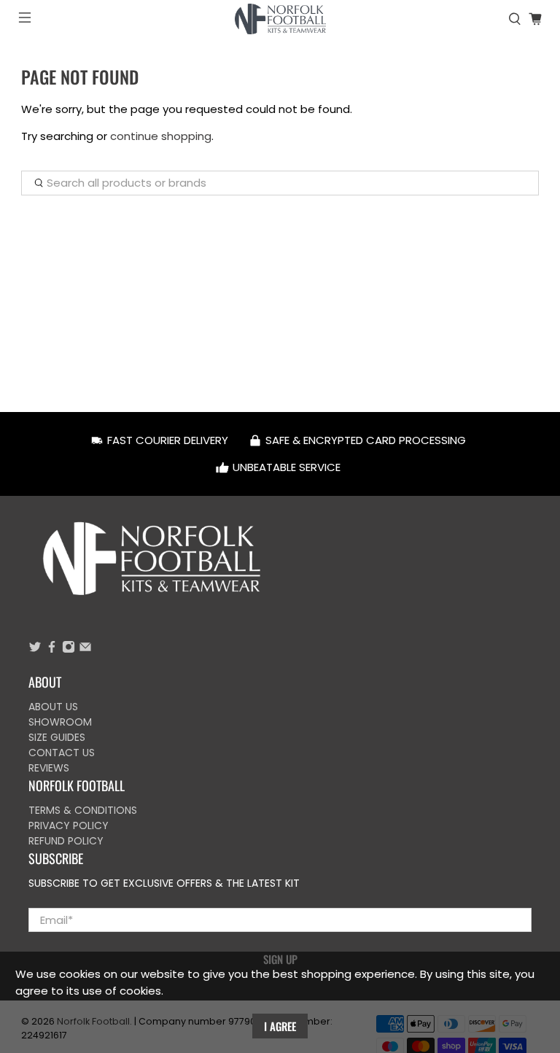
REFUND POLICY (66, 841)
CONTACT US (61, 752)
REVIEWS (48, 768)
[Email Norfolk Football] (85, 649)
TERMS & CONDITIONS (82, 810)
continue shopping (160, 136)
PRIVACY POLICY (68, 825)
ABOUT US (53, 706)
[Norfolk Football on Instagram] (68, 649)
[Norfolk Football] (280, 19)
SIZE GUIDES (56, 737)
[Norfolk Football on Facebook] (51, 649)
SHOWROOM (60, 722)
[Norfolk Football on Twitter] (35, 649)
